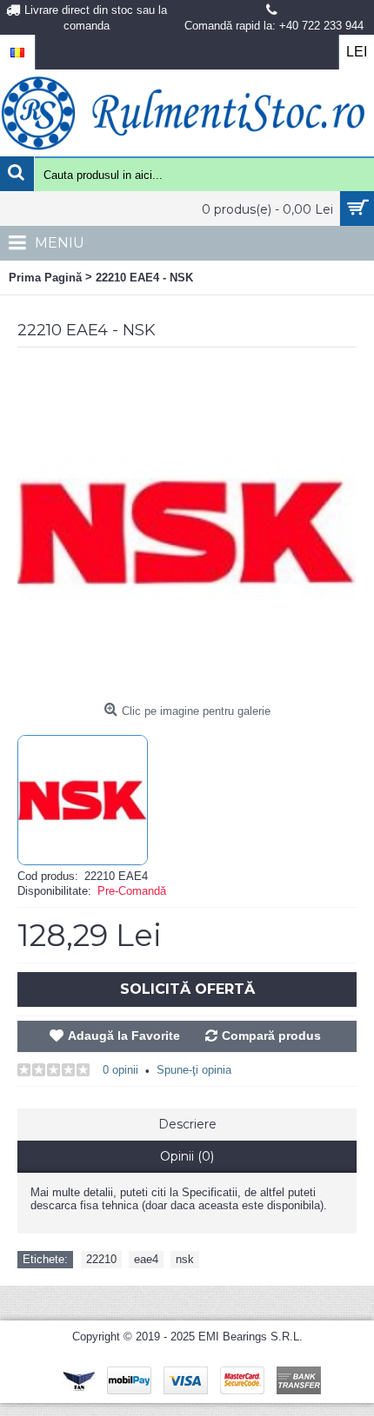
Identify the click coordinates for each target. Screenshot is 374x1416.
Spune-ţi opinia (194, 1069)
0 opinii (120, 1069)
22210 (101, 1259)
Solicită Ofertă (187, 989)
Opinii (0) (187, 1156)
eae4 (146, 1259)
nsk (185, 1259)
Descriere (187, 1124)
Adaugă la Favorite (124, 1035)
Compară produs (271, 1035)
